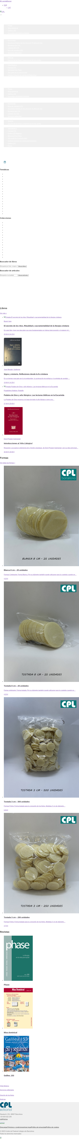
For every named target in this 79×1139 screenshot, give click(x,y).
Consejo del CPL (13, 48)
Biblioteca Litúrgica (10, 222)
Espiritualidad (8, 191)
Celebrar (7, 225)
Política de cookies (52, 1127)
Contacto (7, 77)
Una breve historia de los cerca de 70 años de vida (25, 43)
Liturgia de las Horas (11, 204)
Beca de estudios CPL (15, 50)
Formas (6, 35)
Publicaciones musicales (12, 252)
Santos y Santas (9, 255)
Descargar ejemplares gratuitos (18, 33)
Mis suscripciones (10, 21)
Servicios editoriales (15, 53)
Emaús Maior (8, 242)
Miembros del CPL (14, 45)
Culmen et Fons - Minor (12, 235)
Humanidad (8, 201)
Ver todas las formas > (7, 463)
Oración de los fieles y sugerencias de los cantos (24, 60)
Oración (6, 209)
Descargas (3, 1127)
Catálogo (7, 18)
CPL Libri (7, 227)
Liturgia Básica (9, 245)
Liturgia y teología (10, 206)
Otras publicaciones (10, 247)
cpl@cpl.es (4, 1119)
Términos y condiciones (15, 1127)
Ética (5, 194)
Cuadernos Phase (10, 230)
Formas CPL (12, 67)
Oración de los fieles (7, 1095)
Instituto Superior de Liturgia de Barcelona (22, 75)
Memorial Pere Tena (14, 70)
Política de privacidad (38, 1127)
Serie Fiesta (8, 257)
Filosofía (7, 196)
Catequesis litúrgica (10, 181)
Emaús (6, 240)
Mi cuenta (3, 1)
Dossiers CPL (8, 237)
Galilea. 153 (12, 30)
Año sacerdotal (9, 176)
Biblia (6, 179)
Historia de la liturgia (11, 199)
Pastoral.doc (8, 250)
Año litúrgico (8, 174)
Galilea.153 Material (14, 133)
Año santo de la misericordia (17, 72)
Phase (10, 25)
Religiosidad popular (11, 211)
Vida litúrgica (12, 65)
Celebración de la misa (12, 184)
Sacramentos (8, 213)
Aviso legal (27, 1127)
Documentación (9, 189)
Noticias (10, 58)
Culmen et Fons (9, 232)
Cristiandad (8, 186)
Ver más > (3, 313)
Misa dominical (13, 28)
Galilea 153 (12, 143)
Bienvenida (12, 40)
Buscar (9, 1)
